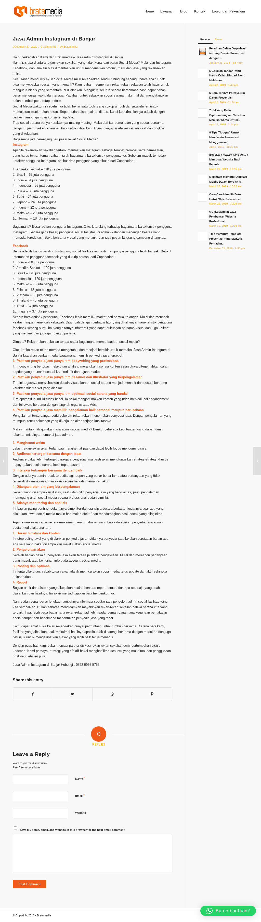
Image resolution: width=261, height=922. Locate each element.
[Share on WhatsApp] (112, 694)
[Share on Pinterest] (152, 694)
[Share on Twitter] (73, 694)
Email (80, 795)
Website (80, 812)
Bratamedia (70, 46)
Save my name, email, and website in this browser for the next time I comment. (72, 829)
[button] (228, 911)
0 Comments (48, 46)
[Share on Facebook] (33, 694)
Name (80, 778)
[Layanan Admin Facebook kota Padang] (4, 461)
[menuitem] (149, 11)
